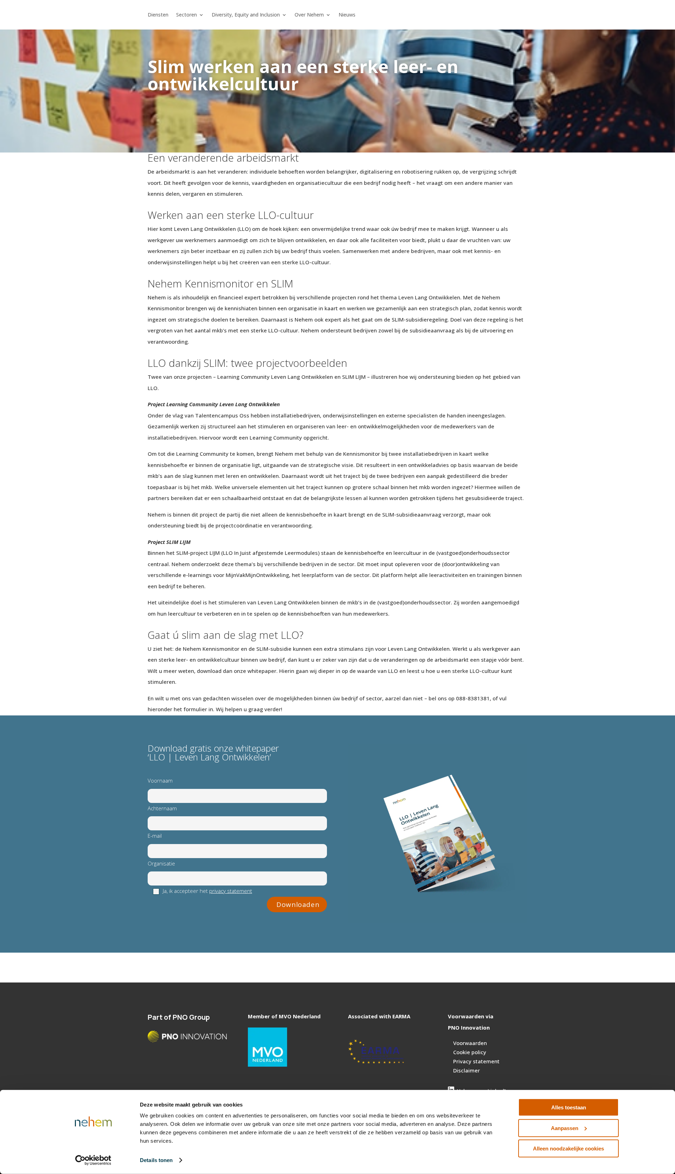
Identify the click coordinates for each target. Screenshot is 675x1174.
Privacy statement (476, 1061)
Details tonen (156, 1160)
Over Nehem (309, 15)
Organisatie (161, 863)
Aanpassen (564, 1128)
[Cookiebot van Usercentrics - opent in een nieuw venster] (93, 1160)
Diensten (158, 15)
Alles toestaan (568, 1107)
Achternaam (162, 808)
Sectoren (186, 15)
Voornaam (160, 780)
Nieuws (347, 15)
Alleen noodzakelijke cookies (568, 1149)
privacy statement (230, 890)
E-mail (155, 835)
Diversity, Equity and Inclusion (246, 15)
